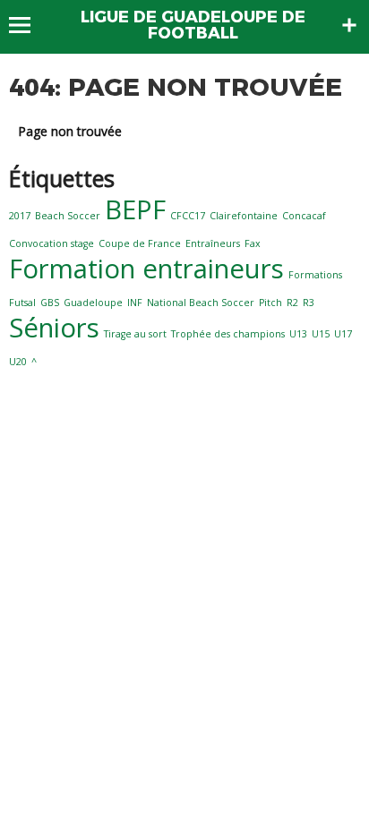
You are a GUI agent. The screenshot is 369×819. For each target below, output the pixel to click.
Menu (28, 25)
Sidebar (349, 25)
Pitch (270, 302)
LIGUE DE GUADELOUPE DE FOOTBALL (193, 25)
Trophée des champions (228, 334)
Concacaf (304, 215)
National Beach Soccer (200, 302)
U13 (298, 334)
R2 (292, 302)
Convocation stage (51, 243)
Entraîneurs (212, 243)
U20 (18, 361)
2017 (19, 215)
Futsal (22, 302)
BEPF (135, 209)
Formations (315, 275)
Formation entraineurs (146, 268)
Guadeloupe (93, 302)
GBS (49, 302)
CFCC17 (187, 215)
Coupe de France (140, 243)
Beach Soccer (67, 215)
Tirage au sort (135, 334)
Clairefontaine (244, 215)
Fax (253, 243)
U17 (343, 334)
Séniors (54, 328)
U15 (321, 334)
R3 (308, 302)
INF (134, 302)
